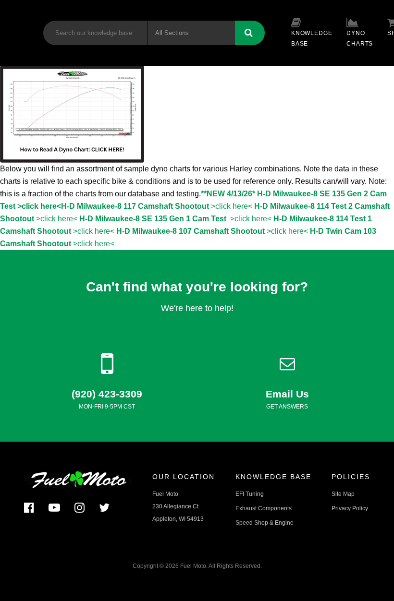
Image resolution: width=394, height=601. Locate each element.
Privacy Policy (350, 508)
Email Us (287, 393)
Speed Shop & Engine (264, 522)
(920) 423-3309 (107, 393)
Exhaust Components (263, 508)
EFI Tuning (249, 494)
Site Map (343, 494)
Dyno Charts (359, 38)
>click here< (156, 206)
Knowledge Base (311, 38)
